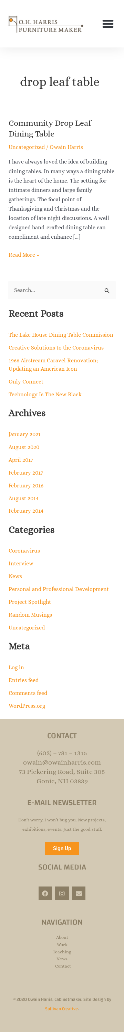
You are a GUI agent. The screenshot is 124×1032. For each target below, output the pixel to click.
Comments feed (28, 693)
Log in (16, 667)
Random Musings (30, 614)
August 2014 (24, 498)
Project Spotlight (30, 602)
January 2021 (25, 434)
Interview (21, 563)
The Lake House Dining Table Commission (61, 335)
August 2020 (24, 447)
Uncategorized (27, 147)
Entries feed (24, 680)
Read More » (24, 254)
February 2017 (26, 472)
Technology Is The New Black (45, 394)
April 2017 (21, 460)
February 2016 (26, 485)
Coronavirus (24, 550)
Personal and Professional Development (59, 589)
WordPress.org (27, 706)
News (15, 576)
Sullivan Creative (61, 1009)
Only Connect (26, 381)
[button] (108, 24)
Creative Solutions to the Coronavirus (56, 347)
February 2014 (26, 511)
